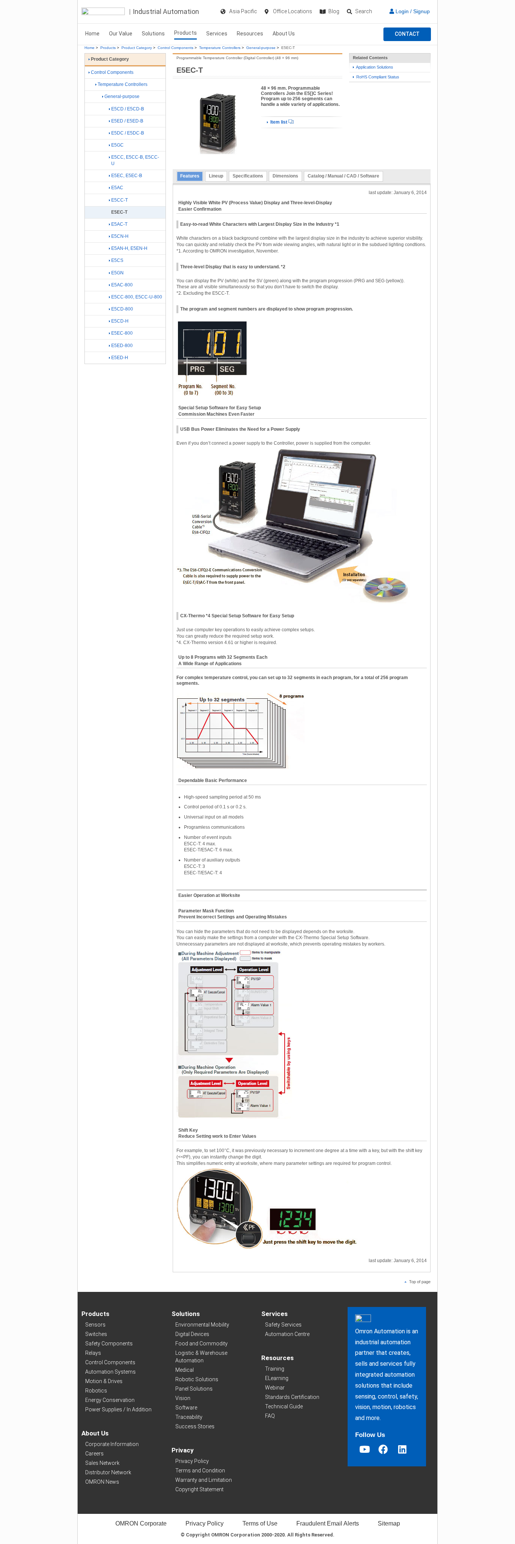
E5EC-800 (122, 333)
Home (92, 34)
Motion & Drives (104, 1381)
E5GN (117, 272)
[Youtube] (364, 1449)
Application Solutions (374, 67)
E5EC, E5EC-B (126, 175)
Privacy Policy (192, 1461)
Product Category (136, 48)
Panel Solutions (194, 1389)
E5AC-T (119, 224)
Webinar (275, 1388)
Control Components (175, 48)
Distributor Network (108, 1472)
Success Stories (195, 1426)
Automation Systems (110, 1372)
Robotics (96, 1391)
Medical (184, 1370)
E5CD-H (120, 321)
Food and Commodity (201, 1343)
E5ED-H (119, 357)
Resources (250, 34)
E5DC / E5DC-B (127, 133)
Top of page (419, 1281)
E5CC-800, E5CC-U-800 (136, 297)
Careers (94, 1454)
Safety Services (283, 1325)
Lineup (216, 176)
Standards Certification (292, 1397)
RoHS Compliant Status (377, 77)
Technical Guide (284, 1406)
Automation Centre (287, 1334)
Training (274, 1369)
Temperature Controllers (220, 48)
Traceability (188, 1417)
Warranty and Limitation (203, 1480)
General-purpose (261, 48)
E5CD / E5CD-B (127, 109)
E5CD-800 (122, 309)
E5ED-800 (122, 345)
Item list (278, 122)
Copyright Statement (199, 1489)
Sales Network (102, 1463)
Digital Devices (192, 1334)
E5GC (117, 145)
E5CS (117, 260)
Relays (93, 1353)
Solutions (153, 34)
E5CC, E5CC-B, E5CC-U (135, 160)
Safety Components (109, 1343)
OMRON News (102, 1482)
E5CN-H (120, 236)
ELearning (276, 1378)
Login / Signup (412, 11)
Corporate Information (112, 1444)
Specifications (248, 176)
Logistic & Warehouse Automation (201, 1356)
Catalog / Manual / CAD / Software (343, 176)
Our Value (120, 34)
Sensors (95, 1325)
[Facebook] (383, 1449)
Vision (182, 1398)
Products (185, 33)
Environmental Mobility (202, 1325)
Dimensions (285, 176)
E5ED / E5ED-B (127, 121)
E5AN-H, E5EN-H (129, 248)
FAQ (270, 1416)
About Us (284, 34)
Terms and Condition (200, 1470)
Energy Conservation (110, 1400)
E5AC (117, 187)
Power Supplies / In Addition (118, 1409)
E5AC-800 (122, 285)
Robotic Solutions (196, 1379)
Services (216, 34)
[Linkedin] (402, 1449)
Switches (96, 1334)
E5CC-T (119, 200)
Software (186, 1408)
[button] (407, 34)
